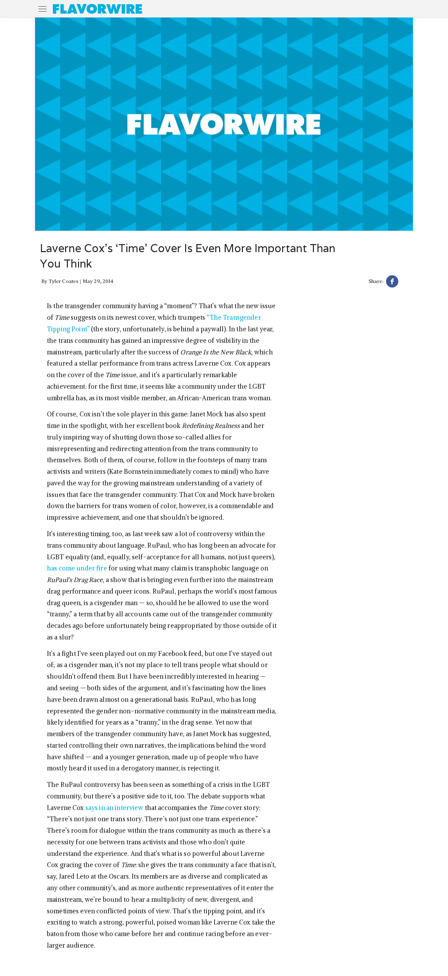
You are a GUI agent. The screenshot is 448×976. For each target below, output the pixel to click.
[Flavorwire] (97, 9)
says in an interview (114, 808)
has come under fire (77, 568)
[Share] (392, 282)
